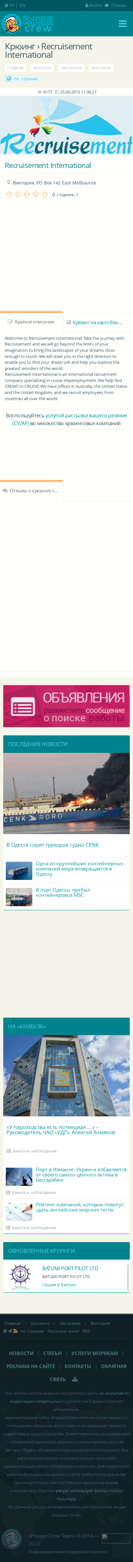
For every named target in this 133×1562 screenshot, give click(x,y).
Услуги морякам (94, 1353)
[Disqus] (66, 585)
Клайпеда (68, 1285)
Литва (48, 1285)
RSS (86, 1331)
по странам (26, 79)
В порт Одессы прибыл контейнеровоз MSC (63, 892)
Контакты (78, 1366)
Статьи (52, 1353)
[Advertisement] (66, 447)
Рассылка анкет (63, 1331)
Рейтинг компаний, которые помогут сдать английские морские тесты (80, 1207)
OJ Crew (51, 1268)
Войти (96, 5)
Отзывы (118, 5)
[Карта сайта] (75, 1379)
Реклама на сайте (30, 1366)
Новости (21, 1353)
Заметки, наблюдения (34, 1151)
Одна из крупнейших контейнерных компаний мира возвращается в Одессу (79, 868)
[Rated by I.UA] (116, 1538)
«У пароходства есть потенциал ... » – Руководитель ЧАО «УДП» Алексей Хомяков (60, 1130)
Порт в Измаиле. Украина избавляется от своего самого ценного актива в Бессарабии (81, 1174)
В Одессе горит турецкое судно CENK (52, 844)
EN (22, 5)
